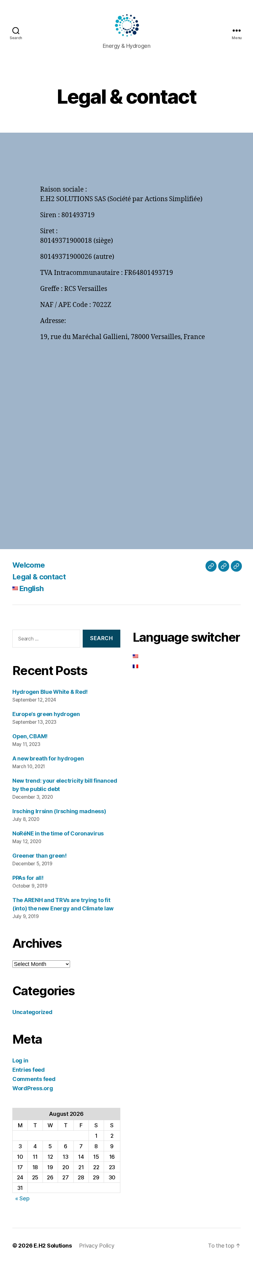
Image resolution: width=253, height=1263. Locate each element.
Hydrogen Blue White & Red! (50, 692)
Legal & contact (39, 576)
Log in (20, 1060)
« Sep (22, 1198)
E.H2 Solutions (53, 1245)
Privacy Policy (96, 1245)
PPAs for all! (28, 878)
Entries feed (28, 1069)
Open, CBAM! (30, 736)
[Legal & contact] (223, 566)
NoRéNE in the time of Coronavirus (58, 833)
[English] (236, 566)
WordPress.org (32, 1088)
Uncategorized (32, 1012)
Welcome (28, 565)
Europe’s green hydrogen (46, 714)
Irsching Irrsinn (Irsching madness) (59, 811)
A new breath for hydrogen (48, 758)
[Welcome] (211, 566)
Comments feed (34, 1079)
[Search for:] (45, 640)
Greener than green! (39, 855)
